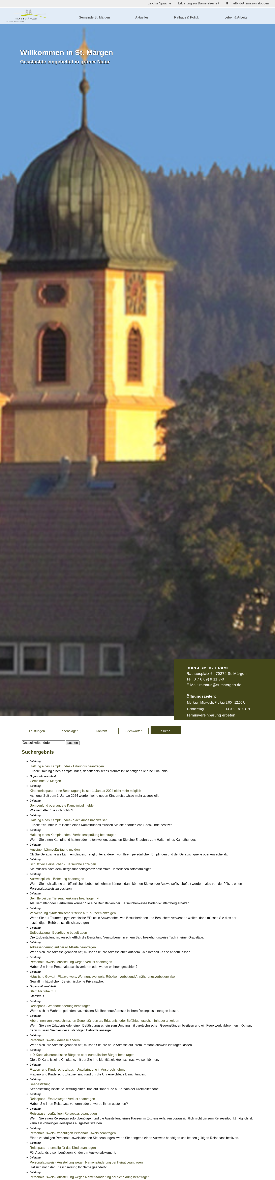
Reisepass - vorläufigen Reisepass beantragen (63, 1113)
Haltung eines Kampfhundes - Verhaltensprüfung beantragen (73, 835)
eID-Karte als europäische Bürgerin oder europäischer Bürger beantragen (82, 1055)
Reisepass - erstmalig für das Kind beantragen (63, 1147)
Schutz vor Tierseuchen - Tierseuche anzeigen (63, 864)
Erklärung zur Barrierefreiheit (198, 3)
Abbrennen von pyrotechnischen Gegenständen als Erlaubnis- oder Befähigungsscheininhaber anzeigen (104, 1020)
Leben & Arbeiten (236, 17)
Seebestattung (40, 1084)
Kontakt (101, 731)
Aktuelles (142, 17)
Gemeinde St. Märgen (94, 17)
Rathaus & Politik (186, 17)
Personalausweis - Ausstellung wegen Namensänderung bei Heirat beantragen (86, 1162)
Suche (165, 731)
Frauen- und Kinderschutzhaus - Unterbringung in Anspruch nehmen (78, 1069)
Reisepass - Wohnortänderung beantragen (60, 1006)
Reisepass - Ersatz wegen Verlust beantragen (62, 1099)
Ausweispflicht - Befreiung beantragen (57, 879)
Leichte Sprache (159, 3)
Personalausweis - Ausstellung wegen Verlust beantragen (71, 962)
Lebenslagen (69, 731)
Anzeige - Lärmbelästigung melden (55, 849)
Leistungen (37, 731)
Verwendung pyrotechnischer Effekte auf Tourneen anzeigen (73, 913)
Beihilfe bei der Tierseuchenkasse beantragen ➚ (64, 898)
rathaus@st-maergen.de (220, 685)
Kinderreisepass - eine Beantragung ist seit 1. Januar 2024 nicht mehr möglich (85, 790)
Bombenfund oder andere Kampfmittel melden (62, 805)
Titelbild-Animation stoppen (249, 3)
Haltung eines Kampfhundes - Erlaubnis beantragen (67, 766)
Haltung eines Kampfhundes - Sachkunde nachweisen (69, 820)
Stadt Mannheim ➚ (43, 991)
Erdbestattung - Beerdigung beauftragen (58, 932)
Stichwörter (133, 731)
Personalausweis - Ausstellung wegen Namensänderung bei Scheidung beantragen (90, 1177)
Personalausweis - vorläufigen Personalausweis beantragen (73, 1133)
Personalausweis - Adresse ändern (55, 1040)
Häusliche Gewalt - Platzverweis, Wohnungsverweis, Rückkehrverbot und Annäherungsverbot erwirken (103, 976)
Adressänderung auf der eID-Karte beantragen (63, 947)
